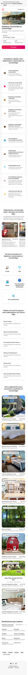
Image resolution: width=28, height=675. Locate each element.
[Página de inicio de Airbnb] (3, 9)
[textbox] (7, 42)
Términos (16, 667)
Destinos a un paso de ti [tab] (8, 624)
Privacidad (10, 667)
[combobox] (13, 37)
